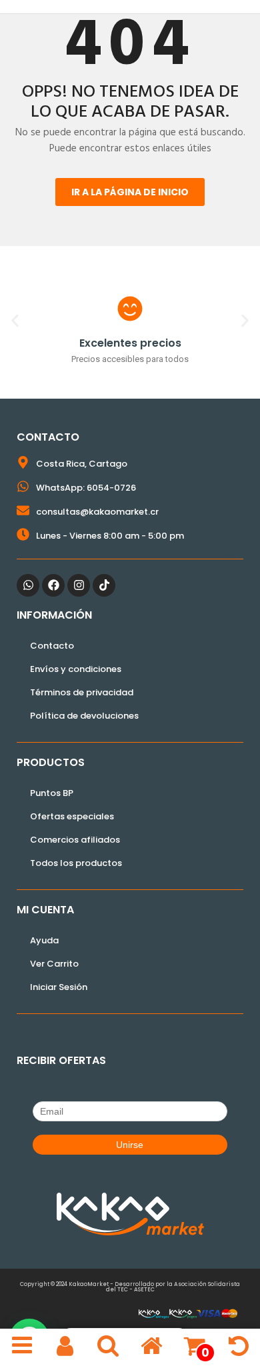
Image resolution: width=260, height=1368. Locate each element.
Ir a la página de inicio (130, 192)
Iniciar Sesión (58, 987)
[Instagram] (78, 585)
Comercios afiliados (75, 839)
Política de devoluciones (84, 715)
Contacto (52, 645)
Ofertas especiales (72, 816)
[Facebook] (53, 585)
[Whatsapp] (28, 585)
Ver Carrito (54, 963)
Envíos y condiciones (75, 669)
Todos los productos (76, 863)
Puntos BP (51, 793)
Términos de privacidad (81, 692)
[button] (15, 320)
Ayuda (44, 940)
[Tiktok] (104, 585)
